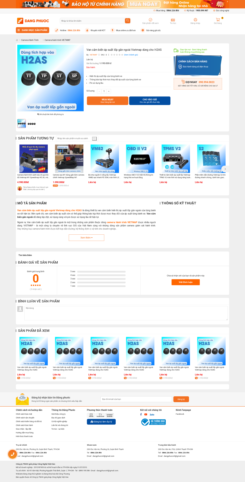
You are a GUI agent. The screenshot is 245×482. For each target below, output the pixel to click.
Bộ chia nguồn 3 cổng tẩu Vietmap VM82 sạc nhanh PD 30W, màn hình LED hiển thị (104, 176)
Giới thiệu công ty (58, 414)
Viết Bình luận (186, 282)
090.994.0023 (199, 82)
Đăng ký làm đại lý (102, 421)
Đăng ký (181, 399)
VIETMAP (94, 55)
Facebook (180, 414)
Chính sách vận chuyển (25, 418)
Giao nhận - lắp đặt (23, 429)
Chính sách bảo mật (24, 414)
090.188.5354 (23, 455)
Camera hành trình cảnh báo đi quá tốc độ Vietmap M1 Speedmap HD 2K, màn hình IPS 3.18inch (33, 176)
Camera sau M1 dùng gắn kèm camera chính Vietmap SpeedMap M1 (68, 176)
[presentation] (20, 169)
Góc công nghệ (222, 10)
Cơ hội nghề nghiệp (59, 421)
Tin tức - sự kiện (57, 429)
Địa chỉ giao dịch (58, 418)
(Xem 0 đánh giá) (131, 55)
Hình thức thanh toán (24, 436)
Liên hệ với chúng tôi (59, 425)
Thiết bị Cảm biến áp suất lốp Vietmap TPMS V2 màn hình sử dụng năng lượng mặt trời (175, 176)
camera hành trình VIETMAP (122, 222)
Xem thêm (86, 237)
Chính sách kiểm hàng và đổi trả (29, 421)
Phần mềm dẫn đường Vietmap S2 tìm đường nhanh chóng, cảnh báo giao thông (210, 176)
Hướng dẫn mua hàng (24, 433)
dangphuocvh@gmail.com (103, 456)
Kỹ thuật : (197, 10)
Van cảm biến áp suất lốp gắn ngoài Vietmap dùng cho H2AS (49, 210)
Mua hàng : (167, 10)
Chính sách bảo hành (24, 425)
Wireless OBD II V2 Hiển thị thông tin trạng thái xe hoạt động (138, 176)
